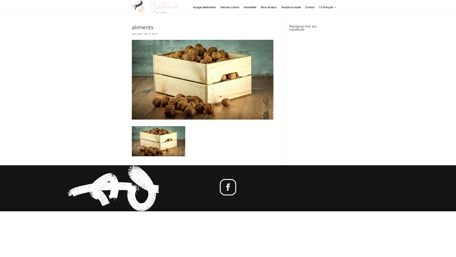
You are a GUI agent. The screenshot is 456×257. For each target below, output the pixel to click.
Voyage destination (204, 7)
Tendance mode (291, 7)
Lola (139, 34)
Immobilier (250, 7)
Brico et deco (269, 7)
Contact (310, 7)
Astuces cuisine (230, 7)
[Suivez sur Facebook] (228, 187)
